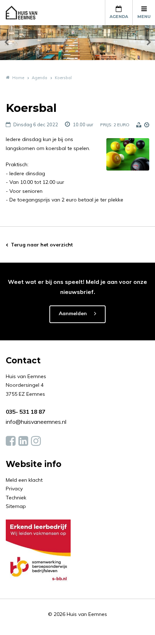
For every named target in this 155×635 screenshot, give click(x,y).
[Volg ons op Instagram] (36, 441)
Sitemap (16, 506)
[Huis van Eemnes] (25, 12)
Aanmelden (73, 313)
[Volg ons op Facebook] (10, 441)
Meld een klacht (24, 480)
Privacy (14, 488)
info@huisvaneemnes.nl (36, 421)
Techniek (16, 497)
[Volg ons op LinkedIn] (23, 441)
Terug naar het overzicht (42, 244)
